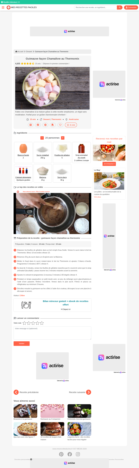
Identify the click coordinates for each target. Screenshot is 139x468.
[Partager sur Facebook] (38, 125)
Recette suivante (77, 392)
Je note (72, 125)
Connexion (131, 7)
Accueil (20, 51)
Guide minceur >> (11, 2)
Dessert (29, 51)
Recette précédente (29, 392)
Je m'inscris (108, 164)
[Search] (119, 7)
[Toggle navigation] (3, 7)
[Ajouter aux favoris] (60, 125)
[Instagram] (78, 455)
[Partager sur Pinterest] (45, 125)
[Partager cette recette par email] (30, 125)
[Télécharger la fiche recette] (53, 125)
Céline (22, 295)
